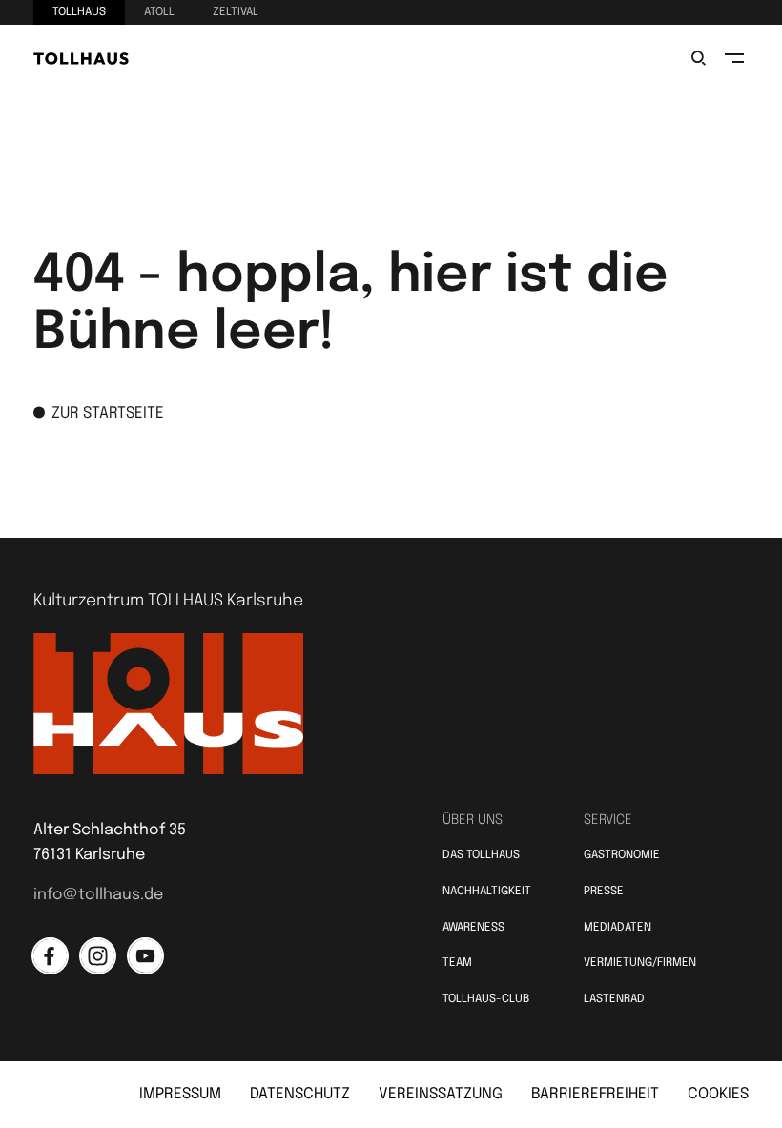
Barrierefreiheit (595, 1094)
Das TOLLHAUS (481, 855)
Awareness (473, 927)
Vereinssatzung (441, 1094)
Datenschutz (300, 1094)
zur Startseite (107, 413)
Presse (604, 891)
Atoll (159, 12)
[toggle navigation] (734, 58)
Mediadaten (617, 927)
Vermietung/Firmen (640, 963)
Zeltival (235, 12)
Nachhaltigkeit (486, 891)
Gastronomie (622, 855)
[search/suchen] (698, 58)
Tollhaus (79, 12)
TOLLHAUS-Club (485, 999)
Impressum (180, 1094)
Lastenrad (614, 999)
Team (457, 963)
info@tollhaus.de (98, 895)
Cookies (718, 1094)
